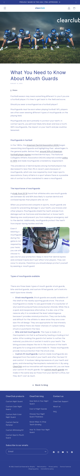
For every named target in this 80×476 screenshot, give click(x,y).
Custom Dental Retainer (12, 423)
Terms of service (65, 466)
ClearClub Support (60, 401)
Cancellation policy (47, 469)
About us (56, 407)
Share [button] (14, 90)
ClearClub (17, 466)
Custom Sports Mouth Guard (15, 436)
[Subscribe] (45, 451)
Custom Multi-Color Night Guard (14, 416)
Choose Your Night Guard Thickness (37, 415)
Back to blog (41, 385)
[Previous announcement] (4, 2)
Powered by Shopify (28, 466)
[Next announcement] (76, 2)
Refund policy (41, 466)
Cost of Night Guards (38, 409)
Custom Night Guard (14, 401)
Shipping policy (33, 469)
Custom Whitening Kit (15, 430)
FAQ (55, 412)
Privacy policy (53, 466)
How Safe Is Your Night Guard (39, 402)
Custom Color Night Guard (14, 408)
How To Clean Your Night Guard (40, 431)
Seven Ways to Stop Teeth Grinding (38, 423)
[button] (5, 8)
